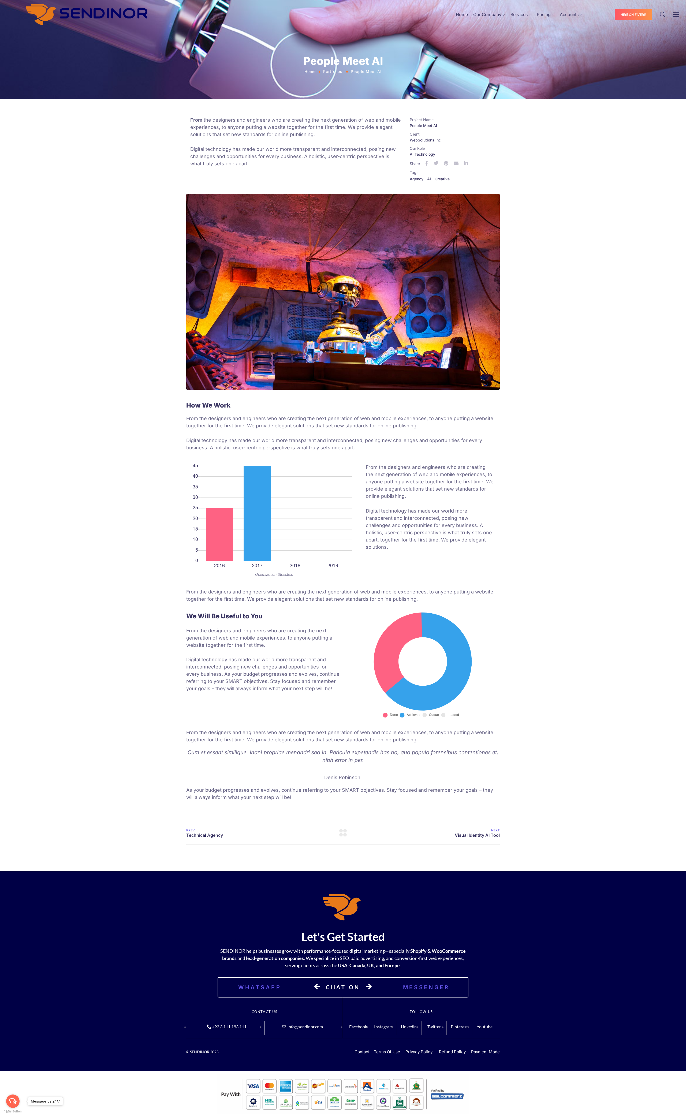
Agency (416, 179)
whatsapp (259, 987)
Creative (442, 179)
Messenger (426, 987)
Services (519, 14)
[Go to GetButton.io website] (12, 1111)
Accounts (569, 14)
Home (462, 14)
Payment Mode (485, 1051)
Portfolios (332, 71)
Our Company (487, 14)
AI (429, 179)
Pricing (544, 14)
